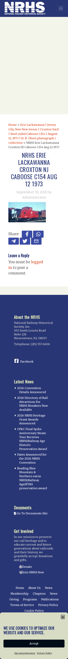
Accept (34, 643)
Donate (27, 566)
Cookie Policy (34, 610)
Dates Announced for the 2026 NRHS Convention (32, 458)
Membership (19, 593)
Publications (50, 599)
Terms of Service (22, 605)
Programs (30, 599)
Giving (14, 599)
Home (12, 124)
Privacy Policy (44, 653)
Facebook (26, 361)
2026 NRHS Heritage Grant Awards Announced (31, 419)
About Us (34, 588)
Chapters (39, 593)
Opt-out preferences (24, 653)
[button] (63, 617)
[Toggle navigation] (61, 8)
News (48, 588)
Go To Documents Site (32, 513)
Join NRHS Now (33, 572)
